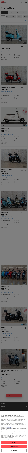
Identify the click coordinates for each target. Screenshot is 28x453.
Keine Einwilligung (14, 446)
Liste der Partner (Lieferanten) (7, 439)
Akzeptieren (14, 442)
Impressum (9, 427)
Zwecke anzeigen (14, 450)
